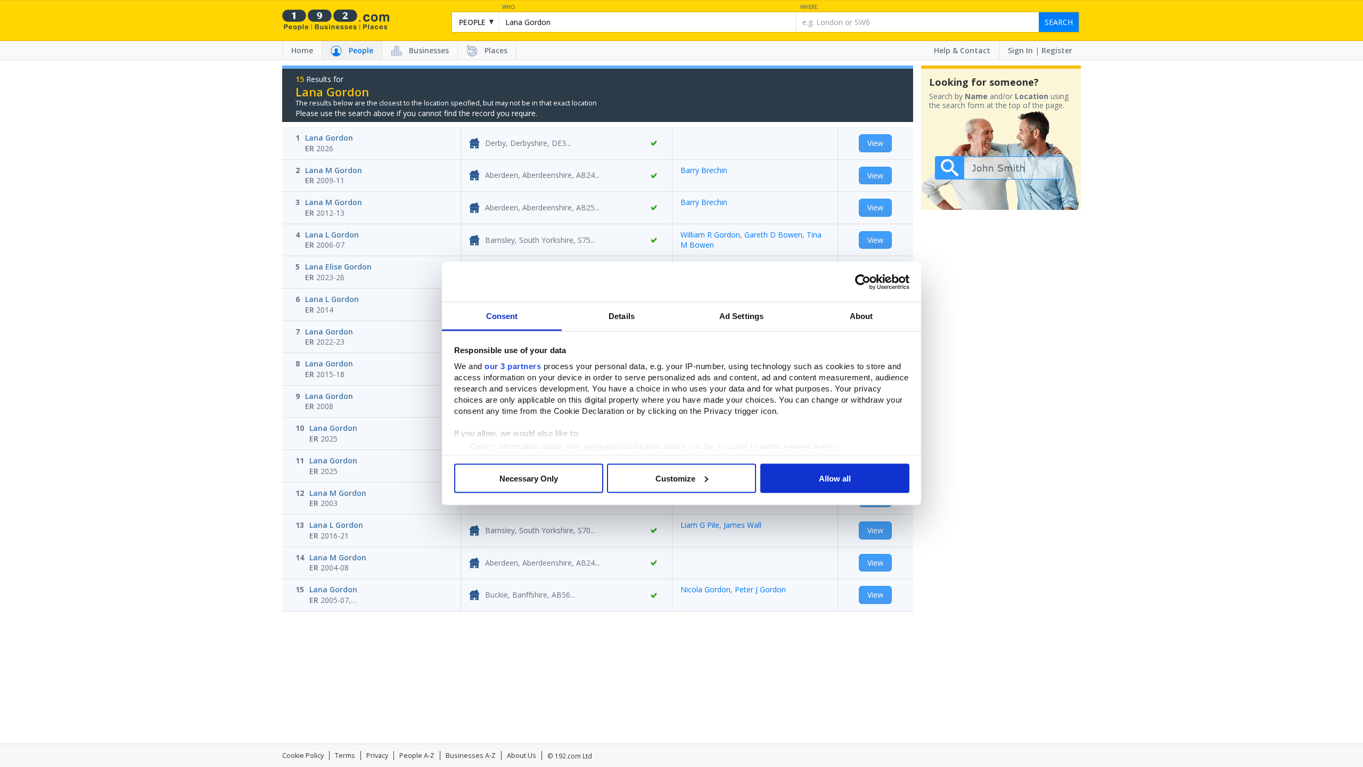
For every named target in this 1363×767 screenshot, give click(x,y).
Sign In (1020, 50)
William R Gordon (710, 235)
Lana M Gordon (333, 170)
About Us (521, 755)
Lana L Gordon (332, 235)
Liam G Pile (699, 525)
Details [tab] (622, 316)
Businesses (429, 50)
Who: (509, 7)
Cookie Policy (303, 755)
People (361, 50)
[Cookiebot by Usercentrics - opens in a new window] (862, 282)
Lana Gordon (329, 138)
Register (1056, 50)
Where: (809, 7)
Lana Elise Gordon (338, 267)
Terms (345, 755)
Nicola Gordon (705, 589)
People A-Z (416, 755)
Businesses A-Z (471, 755)
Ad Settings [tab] (741, 316)
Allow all (835, 478)
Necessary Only (528, 478)
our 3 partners (513, 366)
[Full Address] (654, 143)
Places (496, 50)
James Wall (742, 525)
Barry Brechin (703, 170)
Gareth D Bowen (773, 235)
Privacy (377, 755)
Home (302, 50)
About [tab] (861, 316)
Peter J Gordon (760, 589)
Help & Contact (962, 50)
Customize (675, 478)
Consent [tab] (502, 316)
